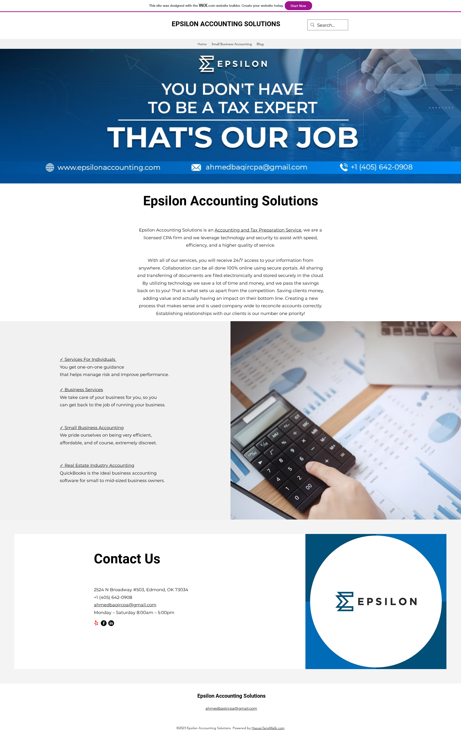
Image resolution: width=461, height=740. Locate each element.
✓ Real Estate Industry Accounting (97, 465)
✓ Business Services (81, 389)
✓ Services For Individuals (88, 359)
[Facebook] (104, 623)
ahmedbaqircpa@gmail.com (125, 605)
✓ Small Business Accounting (92, 427)
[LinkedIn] (111, 623)
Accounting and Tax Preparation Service (258, 230)
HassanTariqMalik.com (268, 728)
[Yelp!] (96, 623)
